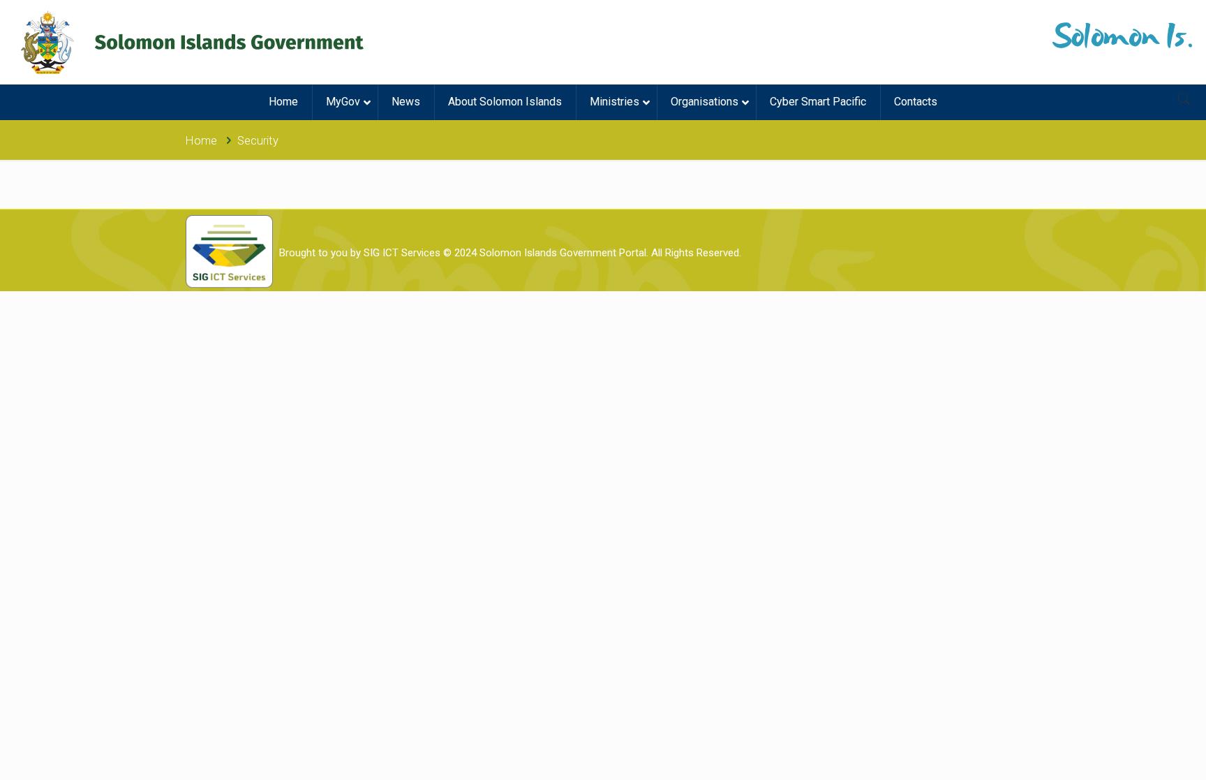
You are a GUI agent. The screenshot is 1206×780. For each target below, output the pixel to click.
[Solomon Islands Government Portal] (192, 42)
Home (201, 140)
